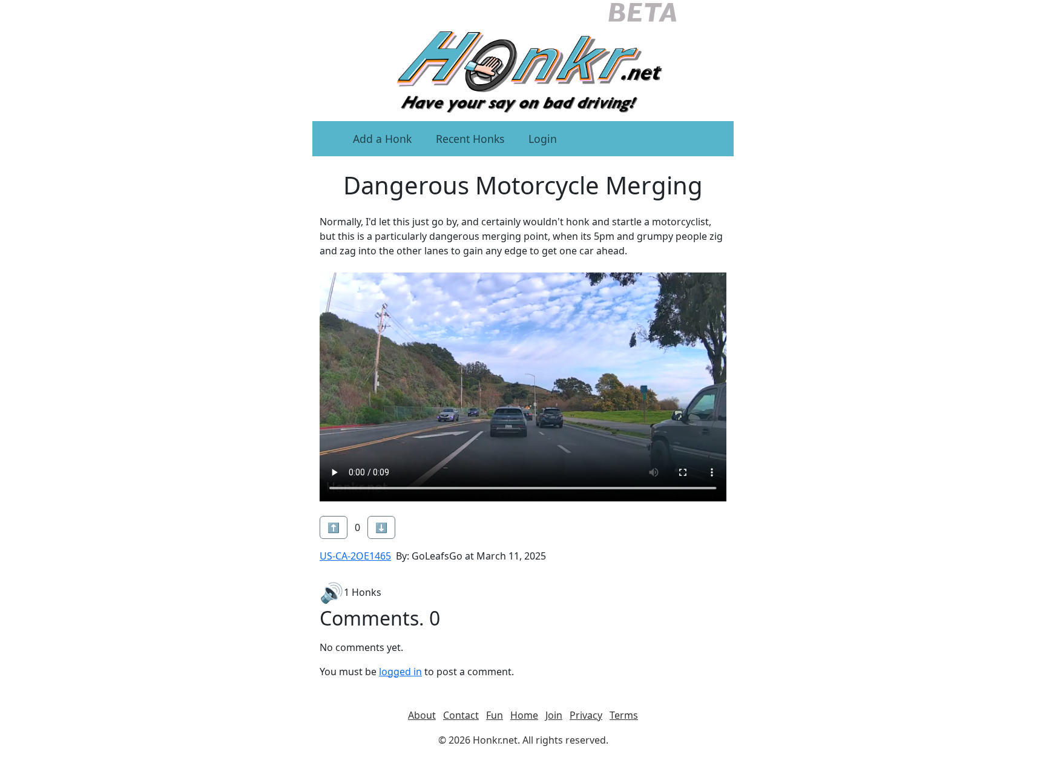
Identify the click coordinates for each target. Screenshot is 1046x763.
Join (553, 715)
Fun (494, 715)
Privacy (586, 715)
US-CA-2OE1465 (355, 556)
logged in (400, 671)
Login (542, 138)
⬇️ (381, 527)
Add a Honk (382, 138)
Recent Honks (470, 138)
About (422, 715)
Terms (624, 715)
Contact (461, 715)
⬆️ (333, 527)
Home (524, 715)
